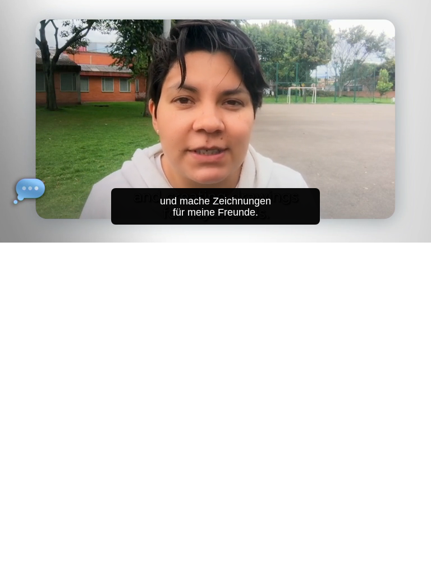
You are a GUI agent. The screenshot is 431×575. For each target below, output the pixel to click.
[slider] (223, 231)
